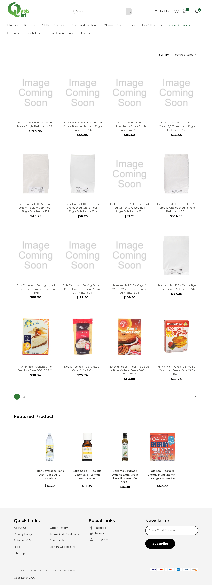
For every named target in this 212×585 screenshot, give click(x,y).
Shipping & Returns (27, 540)
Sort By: (164, 54)
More (84, 33)
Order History (59, 527)
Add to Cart (37, 100)
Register (69, 546)
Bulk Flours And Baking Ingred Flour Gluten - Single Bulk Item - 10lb (35, 289)
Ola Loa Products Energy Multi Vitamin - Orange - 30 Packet (162, 474)
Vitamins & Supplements (118, 25)
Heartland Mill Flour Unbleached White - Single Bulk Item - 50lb (129, 126)
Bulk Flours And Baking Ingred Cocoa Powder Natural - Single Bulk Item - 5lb (82, 126)
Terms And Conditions (64, 534)
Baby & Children (150, 25)
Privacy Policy (23, 534)
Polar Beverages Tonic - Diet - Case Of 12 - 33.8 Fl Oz (50, 474)
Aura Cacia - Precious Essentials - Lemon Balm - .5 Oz (87, 474)
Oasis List (19, 577)
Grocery (12, 33)
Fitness (11, 25)
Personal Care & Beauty (60, 33)
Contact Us (162, 11)
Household (31, 33)
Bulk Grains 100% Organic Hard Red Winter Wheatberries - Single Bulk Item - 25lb (129, 207)
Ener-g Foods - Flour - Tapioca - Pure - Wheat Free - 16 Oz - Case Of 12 (129, 370)
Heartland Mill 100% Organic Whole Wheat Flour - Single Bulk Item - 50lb (129, 289)
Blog (17, 546)
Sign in (54, 546)
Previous (203, 574)
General (28, 25)
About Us (20, 527)
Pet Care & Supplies (52, 25)
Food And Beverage (179, 25)
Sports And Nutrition (84, 25)
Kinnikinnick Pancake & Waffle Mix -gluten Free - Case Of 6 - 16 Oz (176, 370)
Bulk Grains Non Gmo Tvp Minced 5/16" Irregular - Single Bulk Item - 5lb (176, 126)
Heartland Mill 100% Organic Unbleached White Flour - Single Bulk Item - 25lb (82, 207)
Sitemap (19, 553)
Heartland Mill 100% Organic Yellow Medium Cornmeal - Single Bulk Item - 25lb (35, 207)
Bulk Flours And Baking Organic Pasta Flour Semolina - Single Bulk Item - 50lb (83, 289)
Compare (35, 85)
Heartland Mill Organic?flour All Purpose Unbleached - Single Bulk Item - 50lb (176, 207)
